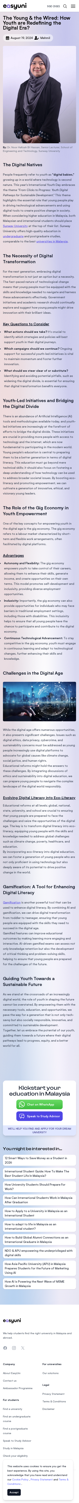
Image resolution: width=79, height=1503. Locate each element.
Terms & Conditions (54, 1401)
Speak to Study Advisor (43, 1116)
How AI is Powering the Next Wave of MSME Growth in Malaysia (34, 1284)
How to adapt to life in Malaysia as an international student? (30, 1226)
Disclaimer (48, 1408)
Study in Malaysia (13, 1448)
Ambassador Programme (18, 1388)
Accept (14, 1492)
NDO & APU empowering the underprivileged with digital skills (39, 1253)
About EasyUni (11, 1373)
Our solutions (50, 1373)
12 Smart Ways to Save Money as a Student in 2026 (36, 1160)
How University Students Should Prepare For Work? (35, 1187)
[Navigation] (73, 6)
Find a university (12, 1408)
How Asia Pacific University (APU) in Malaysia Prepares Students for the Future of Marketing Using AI (37, 1268)
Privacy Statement (42, 1479)
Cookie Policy (20, 1479)
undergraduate (13, 236)
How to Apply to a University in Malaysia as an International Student (36, 1213)
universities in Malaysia (52, 241)
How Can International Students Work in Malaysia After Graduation (38, 1200)
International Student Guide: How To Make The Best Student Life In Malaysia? (37, 1173)
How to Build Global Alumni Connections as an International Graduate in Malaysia (36, 1240)
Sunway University (15, 226)
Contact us (10, 1380)
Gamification (12, 902)
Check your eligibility (15, 1455)
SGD (53, 6)
